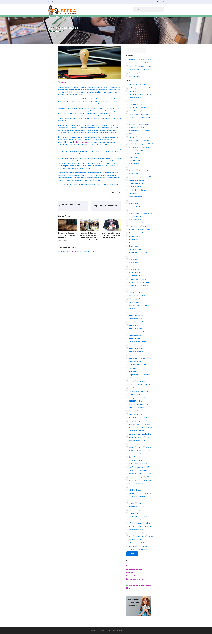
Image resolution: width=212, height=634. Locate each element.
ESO (150, 289)
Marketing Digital (134, 69)
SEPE (145, 516)
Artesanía (131, 59)
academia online (141, 84)
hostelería (142, 378)
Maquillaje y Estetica (144, 66)
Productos (132, 73)
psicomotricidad (133, 493)
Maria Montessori (134, 424)
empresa (146, 282)
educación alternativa (135, 259)
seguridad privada (134, 516)
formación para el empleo (137, 342)
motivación (132, 444)
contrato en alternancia (136, 187)
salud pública (132, 510)
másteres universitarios (136, 431)
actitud (130, 88)
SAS (138, 513)
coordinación (132, 190)
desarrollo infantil (134, 236)
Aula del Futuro (133, 111)
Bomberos (147, 130)
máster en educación (135, 427)
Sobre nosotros (131, 576)
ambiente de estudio (135, 98)
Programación (144, 73)
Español (131, 292)
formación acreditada (135, 315)
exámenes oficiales (134, 302)
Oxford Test (132, 457)
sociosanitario (133, 520)
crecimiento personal (135, 196)
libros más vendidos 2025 (136, 414)
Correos (143, 190)
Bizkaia (142, 127)
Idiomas (131, 66)
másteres (149, 427)
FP (150, 358)
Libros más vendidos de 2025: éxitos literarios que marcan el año (67, 235)
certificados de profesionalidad (138, 150)
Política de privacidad (134, 569)
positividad (132, 473)
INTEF (148, 391)
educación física (133, 269)
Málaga (131, 421)
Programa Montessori (135, 483)
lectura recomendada (135, 404)
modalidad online (134, 440)
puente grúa (147, 493)
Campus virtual (140, 134)
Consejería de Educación (136, 180)
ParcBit (142, 457)
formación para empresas (137, 345)
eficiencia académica (135, 276)
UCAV (142, 543)
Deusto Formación (134, 249)
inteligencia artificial (135, 394)
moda (148, 437)
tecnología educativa (135, 529)
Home (49, 16)
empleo (144, 279)
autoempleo (132, 117)
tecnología (148, 526)
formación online (134, 338)
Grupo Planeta (133, 375)
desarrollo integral (134, 239)
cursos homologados (135, 210)
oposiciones (132, 454)
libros (130, 407)
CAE (130, 134)
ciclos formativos (134, 157)
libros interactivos (134, 411)
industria (140, 384)
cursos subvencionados (136, 223)
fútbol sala (132, 368)
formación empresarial (136, 332)
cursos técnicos (133, 226)
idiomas (131, 381)
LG (147, 404)
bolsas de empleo (134, 130)
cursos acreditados (134, 206)
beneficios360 (144, 124)
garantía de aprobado (135, 371)
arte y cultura (133, 107)
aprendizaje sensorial (135, 104)
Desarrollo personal (144, 59)
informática (132, 388)
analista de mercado (135, 101)
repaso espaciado (134, 500)
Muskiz (130, 447)
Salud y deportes (134, 76)
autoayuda (144, 114)
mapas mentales (142, 421)
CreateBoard (132, 193)
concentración (133, 177)
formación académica (135, 312)
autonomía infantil (146, 117)
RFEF (139, 503)
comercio (131, 170)
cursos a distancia (134, 203)
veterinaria (132, 549)
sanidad (131, 513)
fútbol (145, 365)
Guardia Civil (146, 375)
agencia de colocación (136, 94)
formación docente (135, 328)
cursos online (147, 213)
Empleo (131, 63)
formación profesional (135, 351)
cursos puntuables (134, 219)
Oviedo (142, 454)
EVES (139, 299)
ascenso (144, 107)
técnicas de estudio (135, 526)
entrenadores (144, 285)
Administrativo (133, 91)
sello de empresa (81, 142)
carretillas (146, 140)
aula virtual (145, 111)
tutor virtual (132, 543)
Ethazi (144, 295)
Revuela (131, 503)
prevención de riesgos (135, 477)
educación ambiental (135, 262)
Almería (149, 94)
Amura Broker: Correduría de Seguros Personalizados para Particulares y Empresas (111, 236)
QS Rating (131, 496)
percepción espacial (135, 460)
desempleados (133, 246)
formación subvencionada (137, 358)
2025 (130, 84)
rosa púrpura (132, 506)
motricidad (143, 444)
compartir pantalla (144, 170)
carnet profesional (144, 137)
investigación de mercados (137, 398)
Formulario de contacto (134, 579)
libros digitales (140, 407)
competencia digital (135, 173)
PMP (148, 467)
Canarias (131, 137)
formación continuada (135, 322)
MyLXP (139, 447)
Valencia (144, 546)
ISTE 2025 (132, 401)
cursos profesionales (135, 216)
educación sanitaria (134, 272)
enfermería (132, 285)
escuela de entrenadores (136, 289)
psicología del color (135, 490)
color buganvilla (133, 163)
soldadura (144, 520)
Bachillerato (144, 121)
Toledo (150, 536)
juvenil (141, 401)
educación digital (134, 266)
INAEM (131, 384)
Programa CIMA (145, 480)
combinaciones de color (136, 167)
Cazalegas (141, 144)
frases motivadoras (134, 361)
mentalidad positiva (144, 434)
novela (130, 450)
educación (132, 256)
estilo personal (133, 295)
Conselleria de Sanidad (135, 183)
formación (132, 309)
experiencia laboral (134, 305)
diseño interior (133, 253)
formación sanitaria (134, 355)
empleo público (133, 282)
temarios (148, 533)
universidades (133, 546)
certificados (146, 147)
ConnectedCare (147, 177)
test (129, 536)
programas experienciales (137, 487)
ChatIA (137, 154)
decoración (146, 226)
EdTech (144, 253)
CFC (130, 154)
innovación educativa (135, 391)
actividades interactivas (144, 88)
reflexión (142, 496)
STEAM (131, 523)
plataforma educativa (135, 467)
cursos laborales (133, 213)
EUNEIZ (131, 299)
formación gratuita (134, 335)
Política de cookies (133, 566)
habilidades (132, 378)
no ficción (148, 447)
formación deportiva (135, 325)
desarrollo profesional (135, 243)
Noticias (55, 16)
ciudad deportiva (134, 160)
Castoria (131, 144)
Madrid (144, 417)
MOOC (145, 440)
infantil (148, 384)
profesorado (132, 480)
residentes (147, 500)
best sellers (132, 127)
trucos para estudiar (135, 539)
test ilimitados (139, 536)
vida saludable (143, 549)
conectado (76, 251)
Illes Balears (141, 381)
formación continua (135, 318)
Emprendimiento (143, 63)
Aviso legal (130, 572)
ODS (148, 450)
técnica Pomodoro (143, 523)
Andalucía (148, 101)
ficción (146, 305)
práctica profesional (146, 473)
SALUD (143, 506)
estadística (141, 292)
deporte (131, 229)
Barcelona (131, 124)
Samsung (144, 510)
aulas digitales (133, 114)
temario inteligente (134, 533)
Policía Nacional (141, 470)
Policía (130, 470)
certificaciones (133, 147)
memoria (131, 434)
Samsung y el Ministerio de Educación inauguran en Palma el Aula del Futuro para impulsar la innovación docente (89, 237)
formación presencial (135, 348)
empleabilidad (133, 279)
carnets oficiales (133, 140)
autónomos (132, 121)
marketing (147, 424)
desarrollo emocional (135, 233)
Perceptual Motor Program (137, 464)
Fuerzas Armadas (134, 365)
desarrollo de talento (144, 229)
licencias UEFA (133, 417)
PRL (147, 477)
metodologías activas (135, 437)
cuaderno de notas (134, 200)
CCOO (150, 144)
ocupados (139, 450)
